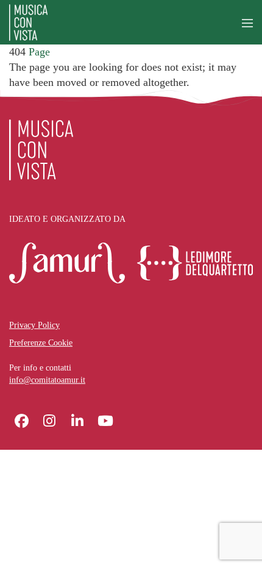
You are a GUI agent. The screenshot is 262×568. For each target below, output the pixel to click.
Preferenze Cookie (41, 342)
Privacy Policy (34, 325)
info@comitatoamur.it (47, 380)
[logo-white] (41, 149)
